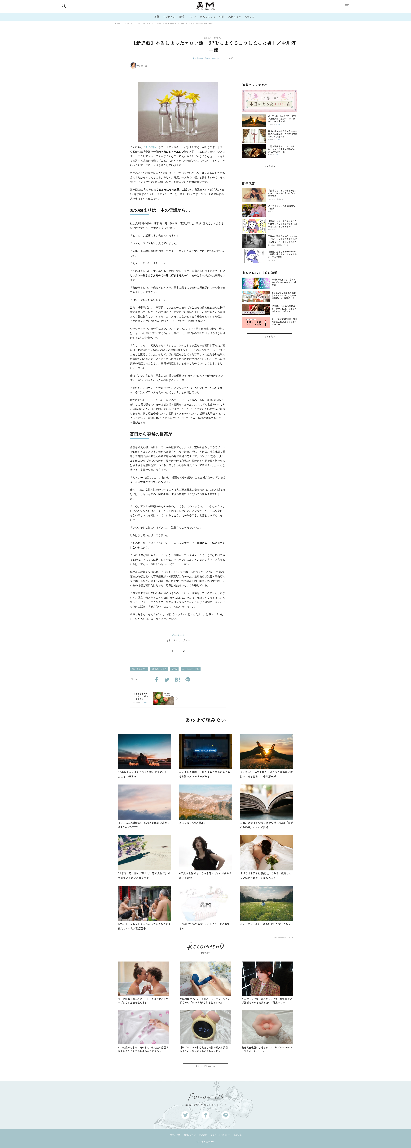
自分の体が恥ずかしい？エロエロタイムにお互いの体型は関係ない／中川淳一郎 (282, 134)
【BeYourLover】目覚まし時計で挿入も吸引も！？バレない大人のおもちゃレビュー (204, 1049)
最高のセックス (159, 669)
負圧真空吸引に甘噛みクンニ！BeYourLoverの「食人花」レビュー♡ (267, 1049)
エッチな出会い (139, 669)
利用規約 (203, 1135)
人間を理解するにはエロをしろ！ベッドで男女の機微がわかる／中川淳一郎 (281, 149)
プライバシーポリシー (220, 1135)
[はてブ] (177, 679)
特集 (221, 16)
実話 (174, 669)
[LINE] (187, 679)
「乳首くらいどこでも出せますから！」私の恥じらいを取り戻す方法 (282, 193)
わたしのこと (207, 16)
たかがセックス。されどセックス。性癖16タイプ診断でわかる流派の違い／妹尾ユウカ (267, 1001)
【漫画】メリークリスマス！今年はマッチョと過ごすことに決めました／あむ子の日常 (282, 224)
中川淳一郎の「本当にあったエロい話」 (210, 58)
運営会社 (237, 1135)
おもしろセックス (143, 23)
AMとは (249, 16)
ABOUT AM (175, 1135)
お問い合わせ (190, 1135)
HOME (117, 23)
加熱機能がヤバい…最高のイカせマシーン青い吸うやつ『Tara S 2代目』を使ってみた (205, 1001)
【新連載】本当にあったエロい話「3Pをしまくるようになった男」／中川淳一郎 (184, 23)
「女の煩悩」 (150, 147)
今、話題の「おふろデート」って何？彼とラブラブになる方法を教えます (143, 1001)
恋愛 (156, 16)
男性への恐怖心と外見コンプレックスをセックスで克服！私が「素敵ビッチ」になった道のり (282, 239)
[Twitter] (167, 679)
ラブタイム (169, 16)
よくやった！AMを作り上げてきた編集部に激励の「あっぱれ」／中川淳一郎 (282, 118)
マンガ (192, 16)
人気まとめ (234, 16)
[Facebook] (156, 679)
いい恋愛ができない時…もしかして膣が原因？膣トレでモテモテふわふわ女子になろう (143, 1049)
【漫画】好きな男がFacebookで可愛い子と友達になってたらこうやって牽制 (282, 254)
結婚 (181, 16)
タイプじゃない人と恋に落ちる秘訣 (281, 207)
